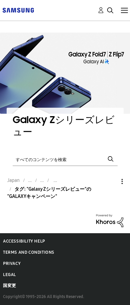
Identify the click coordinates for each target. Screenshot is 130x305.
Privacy (12, 263)
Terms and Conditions (28, 252)
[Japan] (18, 10)
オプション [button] (112, 181)
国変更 (9, 285)
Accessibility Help (24, 241)
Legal (9, 274)
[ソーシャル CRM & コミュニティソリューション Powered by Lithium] (109, 220)
